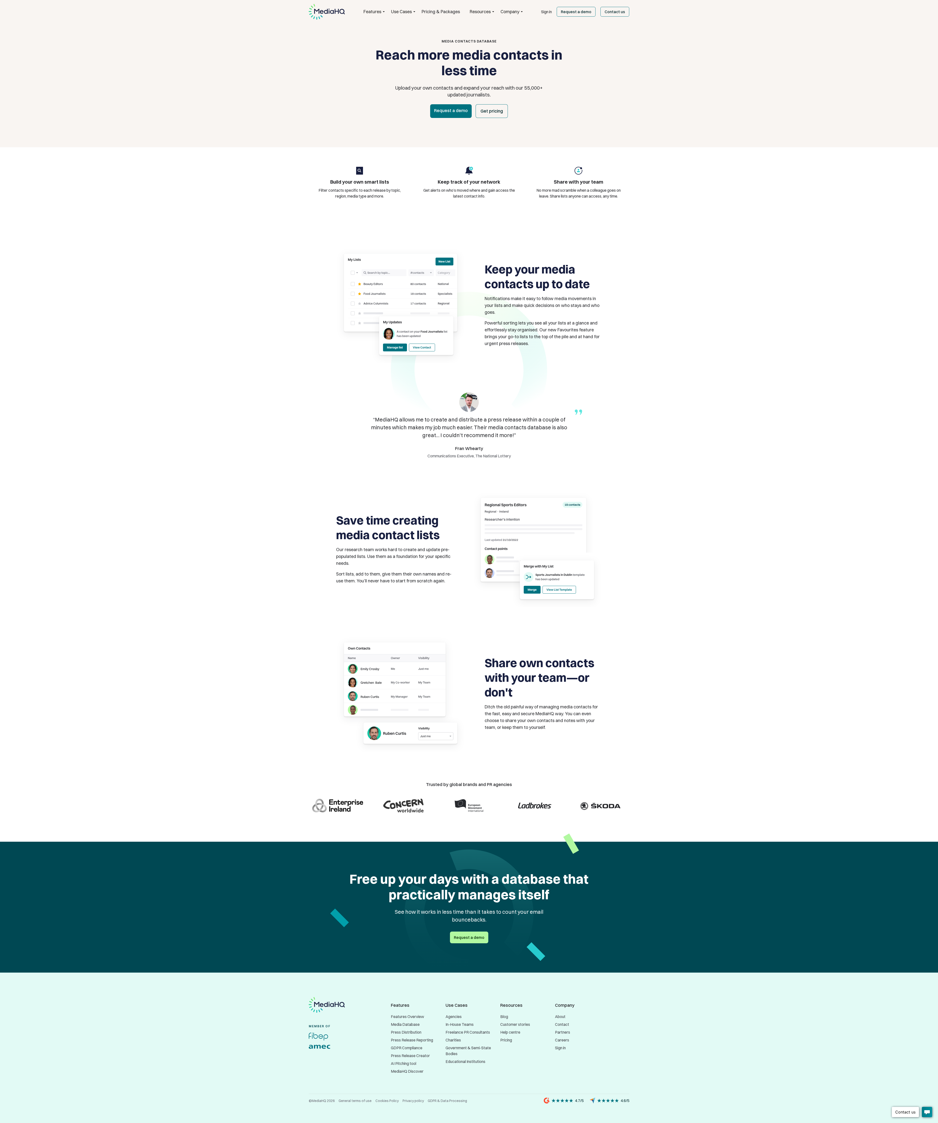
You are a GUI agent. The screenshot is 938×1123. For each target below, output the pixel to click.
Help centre (510, 1032)
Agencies (454, 1016)
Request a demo (576, 11)
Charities (453, 1040)
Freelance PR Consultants (468, 1032)
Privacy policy (413, 1101)
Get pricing (491, 111)
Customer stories (515, 1024)
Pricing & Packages (441, 11)
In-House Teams (460, 1024)
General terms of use (355, 1101)
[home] (327, 12)
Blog (504, 1016)
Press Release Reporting (412, 1040)
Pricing (506, 1040)
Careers (562, 1040)
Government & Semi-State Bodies (468, 1050)
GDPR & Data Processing (447, 1101)
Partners (562, 1032)
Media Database (405, 1024)
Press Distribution (406, 1032)
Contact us (615, 11)
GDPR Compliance (406, 1047)
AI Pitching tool (403, 1063)
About (560, 1016)
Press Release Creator (410, 1055)
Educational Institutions (465, 1061)
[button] (372, 12)
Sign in (546, 11)
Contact (562, 1024)
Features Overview (407, 1016)
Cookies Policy (387, 1101)
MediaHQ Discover (407, 1071)
